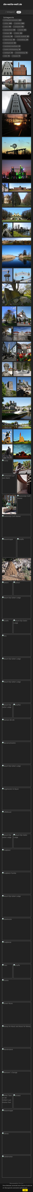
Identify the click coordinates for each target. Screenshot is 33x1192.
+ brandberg (22, 40)
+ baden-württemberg (11, 49)
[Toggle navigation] (5, 7)
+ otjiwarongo (9, 40)
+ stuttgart (8, 53)
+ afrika (7, 23)
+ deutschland (9, 30)
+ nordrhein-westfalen (11, 46)
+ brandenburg (21, 53)
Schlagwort (11, 12)
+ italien (18, 33)
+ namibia (19, 23)
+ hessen (16, 56)
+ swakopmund (9, 43)
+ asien (7, 26)
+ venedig (7, 36)
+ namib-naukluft (22, 36)
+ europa (7, 33)
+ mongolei (18, 26)
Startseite (4, 12)
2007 (18, 12)
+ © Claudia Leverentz (12, 20)
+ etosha (22, 30)
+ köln (6, 56)
